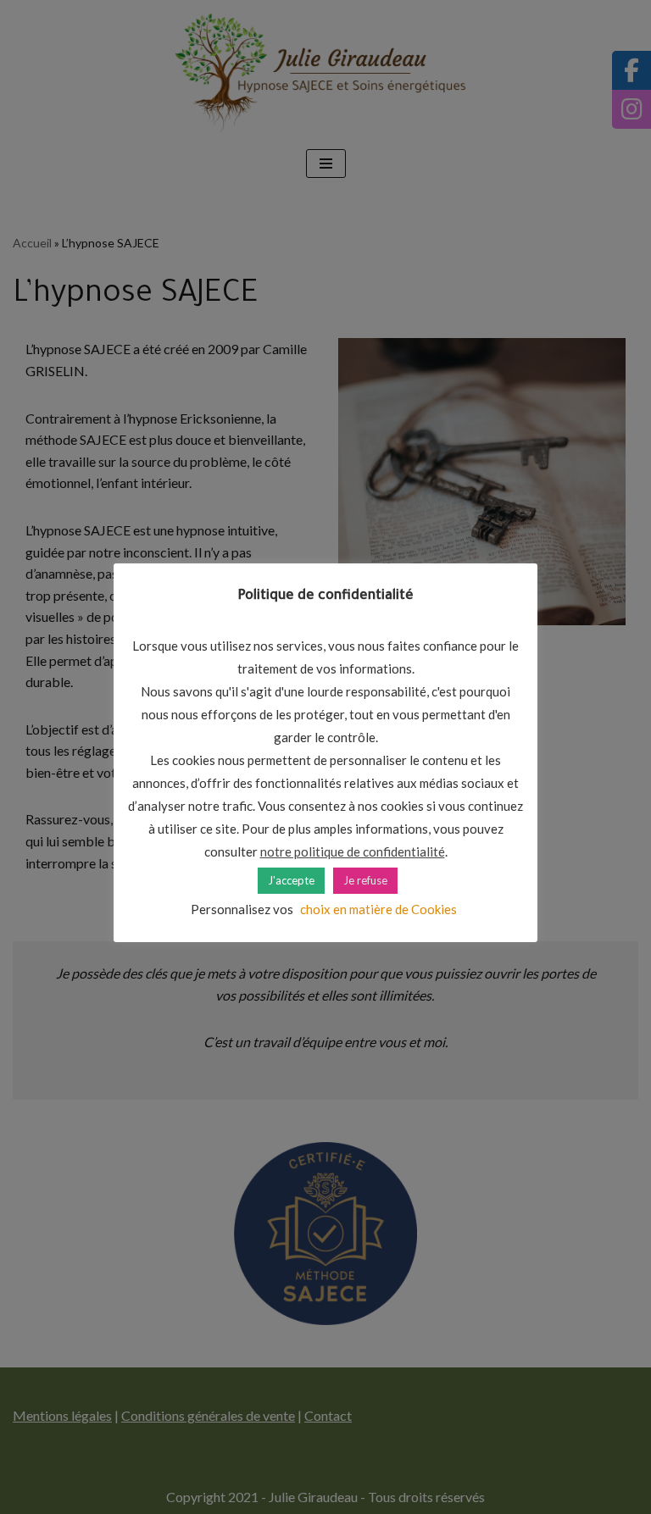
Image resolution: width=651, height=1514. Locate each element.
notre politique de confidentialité (352, 851)
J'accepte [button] (291, 880)
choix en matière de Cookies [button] (378, 909)
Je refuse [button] (365, 880)
